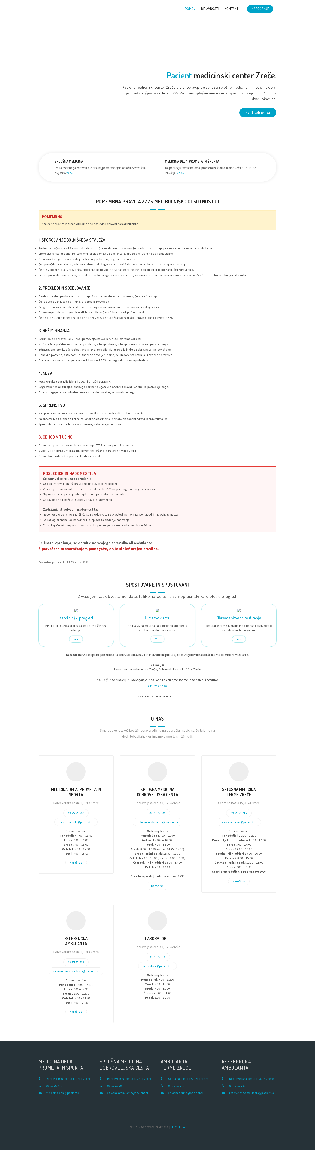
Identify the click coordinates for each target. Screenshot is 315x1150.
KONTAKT (231, 9)
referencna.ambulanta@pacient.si (76, 971)
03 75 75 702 (76, 962)
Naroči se (76, 862)
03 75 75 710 (76, 813)
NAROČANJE (260, 9)
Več (76, 639)
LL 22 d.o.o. (178, 1127)
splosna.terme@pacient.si (238, 822)
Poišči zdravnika (258, 113)
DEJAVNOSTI (210, 9)
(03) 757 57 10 (157, 686)
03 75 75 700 (157, 813)
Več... (69, 173)
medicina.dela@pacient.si (76, 822)
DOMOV (190, 9)
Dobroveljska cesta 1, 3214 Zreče (68, 1079)
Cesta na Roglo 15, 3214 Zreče (188, 1079)
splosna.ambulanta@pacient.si (157, 822)
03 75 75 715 (239, 813)
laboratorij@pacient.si (157, 966)
